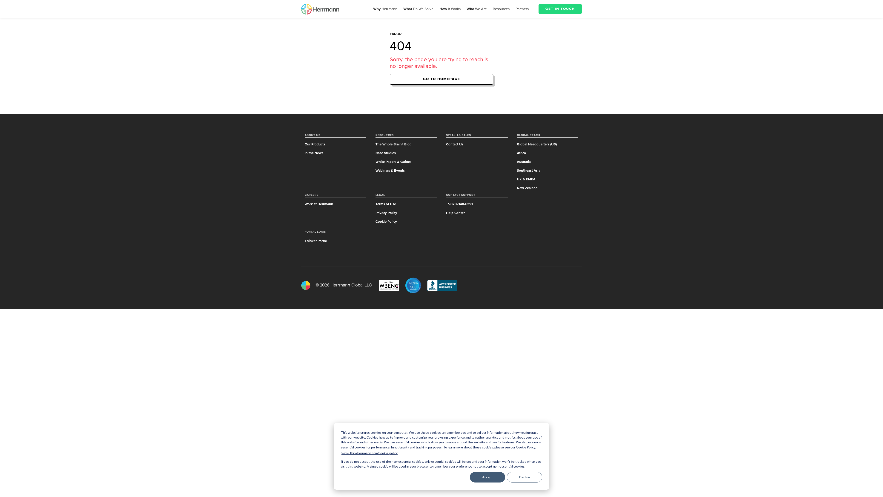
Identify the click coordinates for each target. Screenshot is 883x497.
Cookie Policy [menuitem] (386, 222)
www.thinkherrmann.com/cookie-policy (370, 453)
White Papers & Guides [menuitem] (393, 162)
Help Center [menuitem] (455, 213)
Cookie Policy (525, 447)
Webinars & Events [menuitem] (390, 170)
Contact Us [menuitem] (454, 144)
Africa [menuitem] (521, 153)
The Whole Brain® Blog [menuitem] (394, 144)
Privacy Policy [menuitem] (386, 213)
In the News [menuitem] (314, 153)
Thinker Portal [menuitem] (316, 241)
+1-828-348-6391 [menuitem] (459, 204)
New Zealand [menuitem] (527, 188)
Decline (524, 477)
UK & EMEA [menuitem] (526, 179)
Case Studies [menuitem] (386, 153)
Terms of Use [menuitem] (386, 204)
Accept (487, 477)
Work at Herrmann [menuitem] (319, 204)
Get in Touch (560, 9)
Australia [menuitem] (524, 162)
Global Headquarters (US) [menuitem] (537, 144)
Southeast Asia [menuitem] (528, 170)
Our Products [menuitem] (315, 144)
